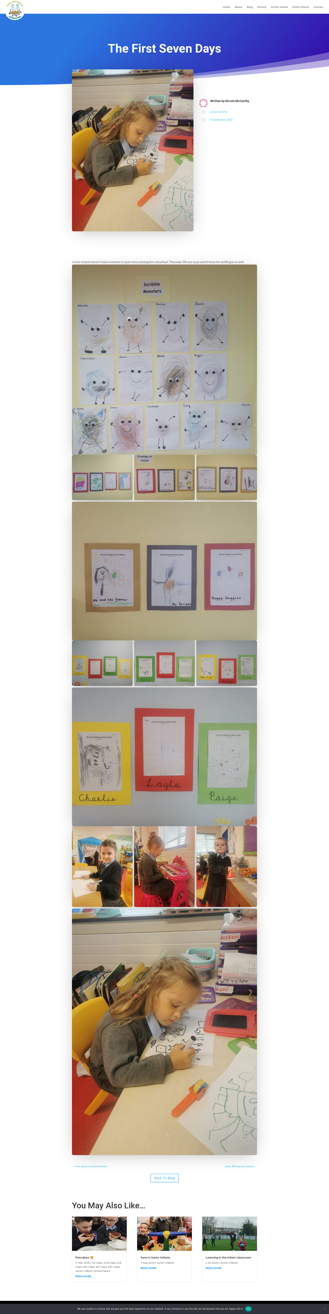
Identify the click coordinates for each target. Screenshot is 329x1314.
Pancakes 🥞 (84, 1257)
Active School (279, 7)
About (238, 7)
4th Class (89, 1266)
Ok (248, 1308)
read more (83, 1276)
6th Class (114, 1266)
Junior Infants (219, 112)
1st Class (97, 1262)
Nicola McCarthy (237, 101)
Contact (318, 7)
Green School (300, 7)
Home (226, 7)
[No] (324, 1309)
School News (102, 1271)
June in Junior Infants (155, 1257)
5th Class (101, 1266)
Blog (250, 7)
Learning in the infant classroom (228, 1257)
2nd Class (110, 1262)
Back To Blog (164, 1178)
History (261, 7)
